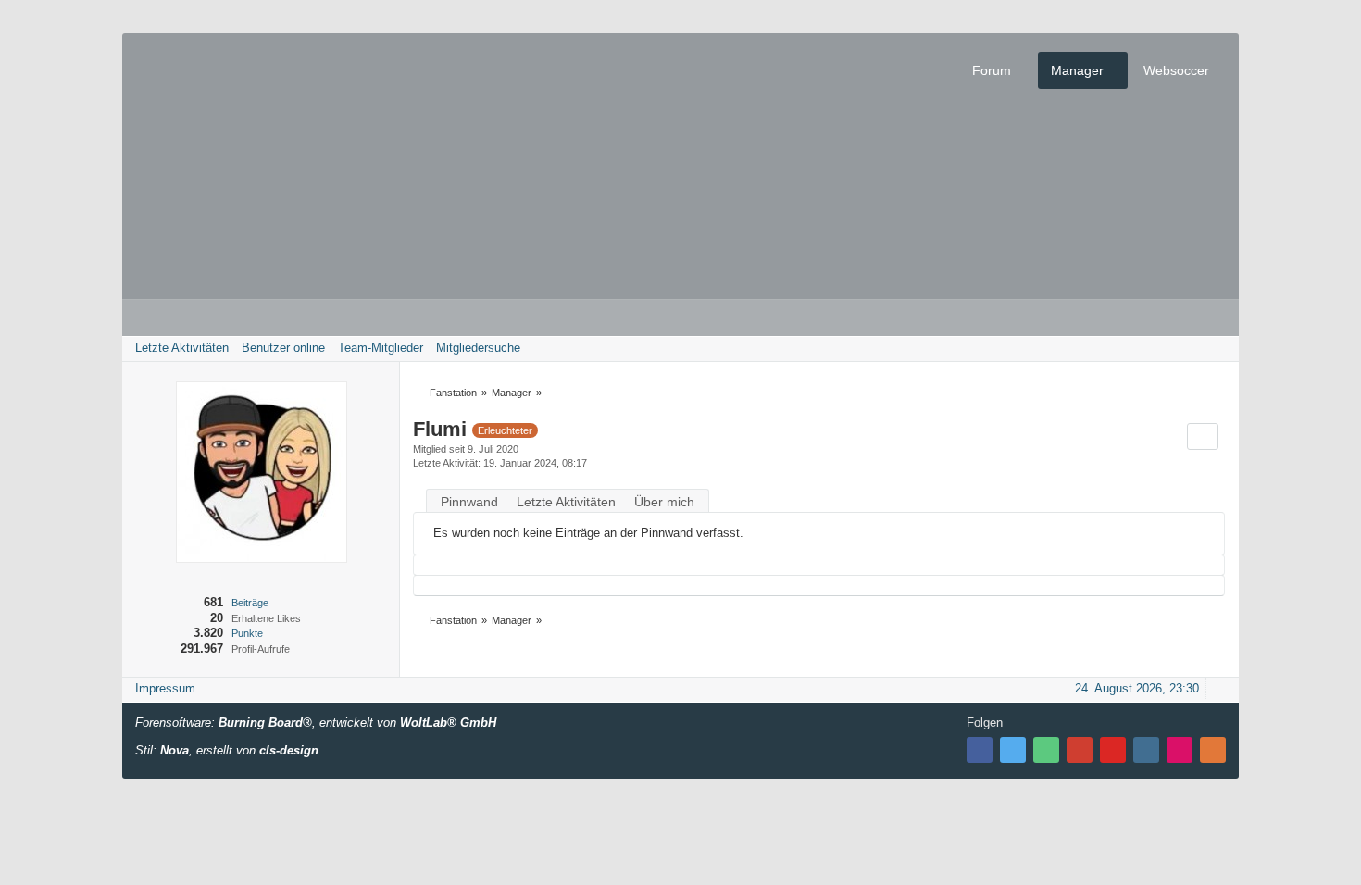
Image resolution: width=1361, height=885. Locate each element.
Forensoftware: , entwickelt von (315, 722)
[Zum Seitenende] (1219, 347)
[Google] (1080, 750)
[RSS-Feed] (1213, 750)
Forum (991, 70)
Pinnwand (469, 501)
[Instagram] (1146, 750)
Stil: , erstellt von (226, 750)
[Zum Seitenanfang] (1219, 688)
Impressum (165, 688)
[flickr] (1179, 750)
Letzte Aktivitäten (566, 501)
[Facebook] (980, 750)
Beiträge (249, 602)
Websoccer (1176, 70)
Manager (1077, 70)
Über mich (664, 501)
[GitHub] (1046, 750)
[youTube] (1113, 750)
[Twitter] (1013, 750)
